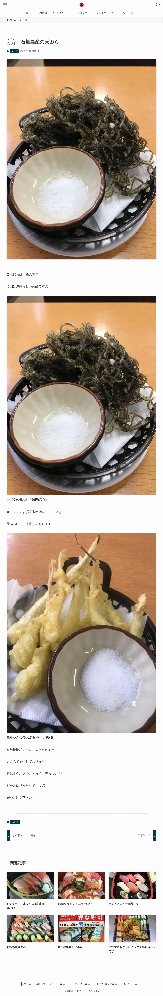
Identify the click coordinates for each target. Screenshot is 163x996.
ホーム (27, 983)
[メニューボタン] (5, 5)
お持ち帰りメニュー (108, 983)
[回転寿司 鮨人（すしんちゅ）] (81, 5)
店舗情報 (40, 983)
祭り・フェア (132, 983)
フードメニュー (59, 983)
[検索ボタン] (158, 5)
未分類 (14, 51)
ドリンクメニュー (82, 983)
